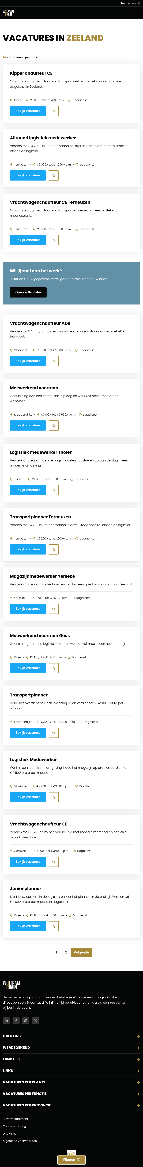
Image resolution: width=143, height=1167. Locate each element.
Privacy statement (15, 1119)
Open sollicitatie (28, 292)
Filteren (69, 1159)
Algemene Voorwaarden (20, 1141)
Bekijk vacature (28, 111)
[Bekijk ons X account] (35, 1020)
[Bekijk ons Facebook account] (16, 1020)
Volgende (81, 952)
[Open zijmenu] (137, 12)
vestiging (117, 1002)
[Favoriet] (54, 111)
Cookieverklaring (14, 1126)
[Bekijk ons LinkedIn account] (6, 1020)
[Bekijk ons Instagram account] (25, 1020)
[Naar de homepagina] (8, 13)
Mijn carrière (128, 3)
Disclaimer (10, 1133)
